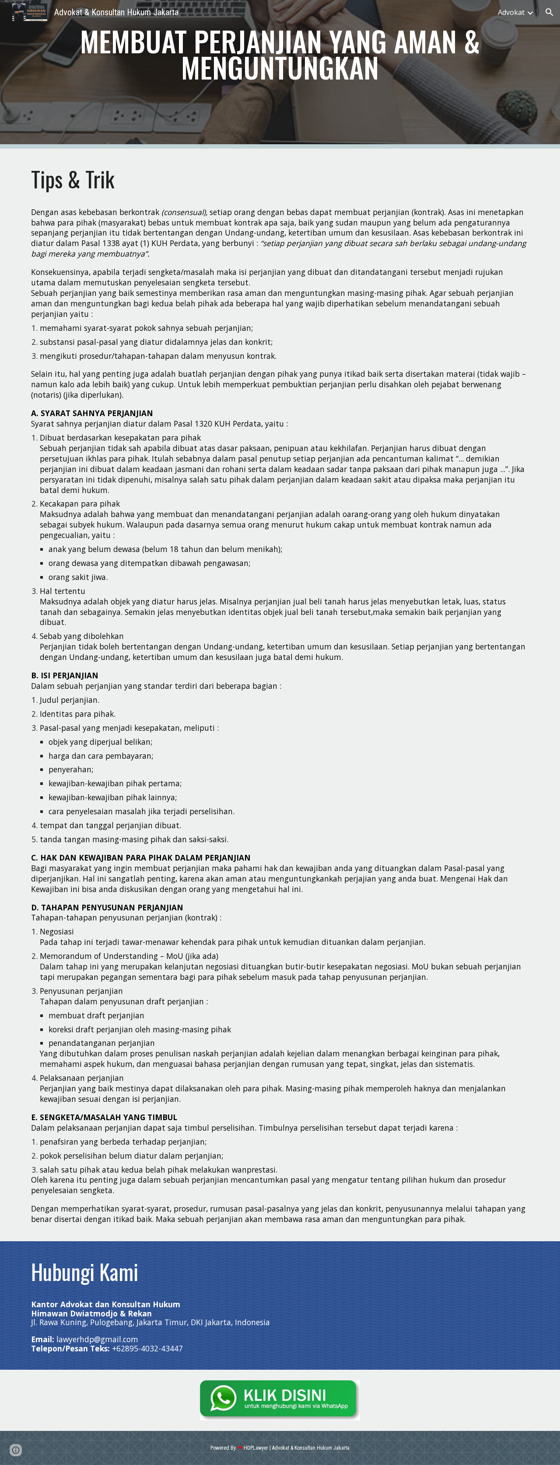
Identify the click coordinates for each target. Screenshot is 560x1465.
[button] (549, 12)
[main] (280, 54)
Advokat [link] (511, 12)
